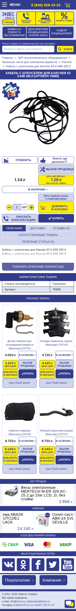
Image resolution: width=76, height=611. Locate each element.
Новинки (38, 508)
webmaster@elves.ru (38, 601)
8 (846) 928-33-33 (45, 5)
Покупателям (17, 580)
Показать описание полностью (38, 266)
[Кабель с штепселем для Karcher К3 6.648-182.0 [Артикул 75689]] (38, 118)
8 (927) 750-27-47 (44, 605)
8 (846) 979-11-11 (23, 605)
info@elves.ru (17, 601)
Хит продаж (38, 481)
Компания (52, 580)
